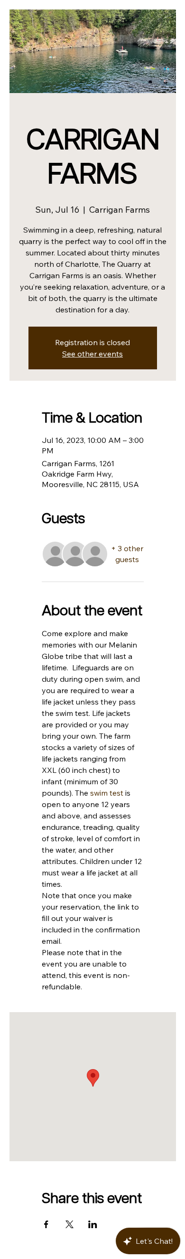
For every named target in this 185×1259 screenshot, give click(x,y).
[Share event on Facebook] (46, 1224)
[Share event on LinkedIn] (92, 1224)
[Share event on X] (69, 1224)
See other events (92, 353)
